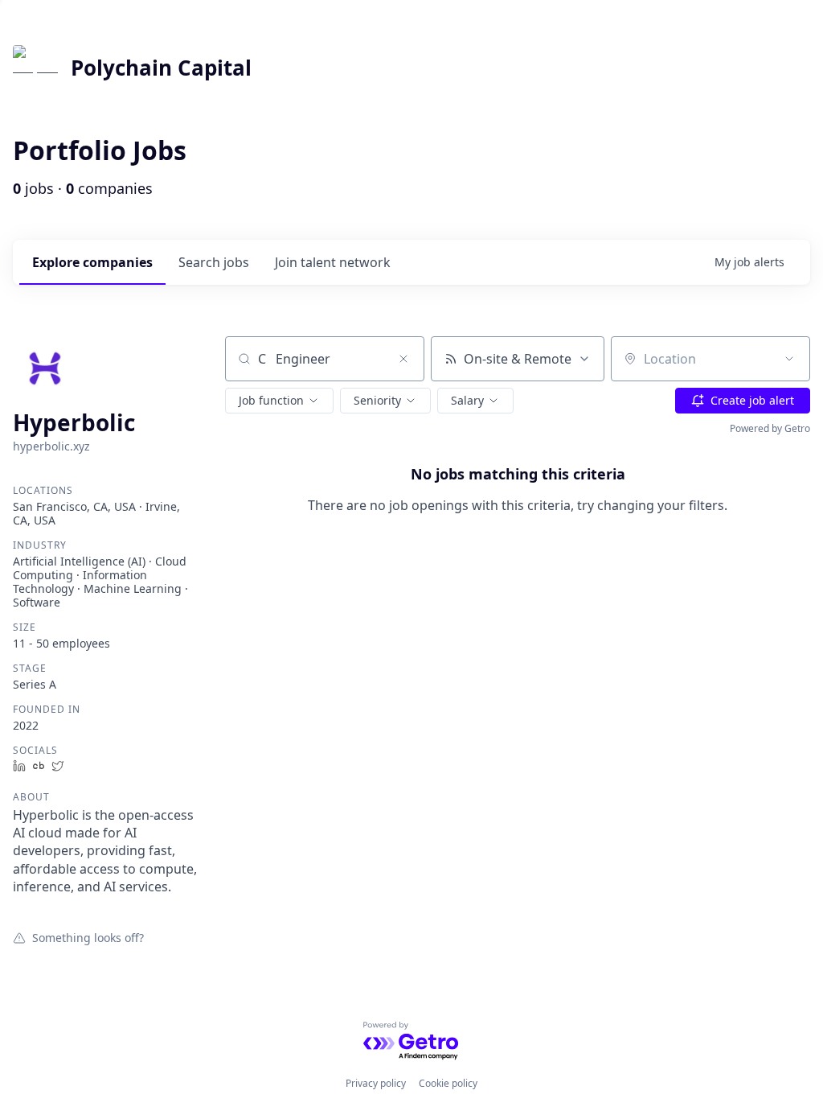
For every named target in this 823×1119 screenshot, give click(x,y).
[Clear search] (403, 358)
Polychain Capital (161, 67)
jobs (213, 262)
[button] (279, 400)
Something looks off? (88, 937)
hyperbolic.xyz (51, 446)
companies (92, 262)
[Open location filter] (789, 358)
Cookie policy (448, 1083)
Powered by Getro (770, 428)
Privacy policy (376, 1083)
